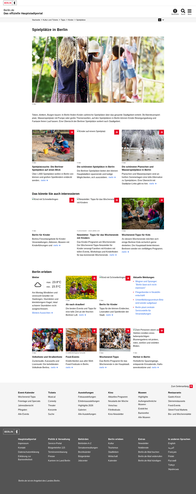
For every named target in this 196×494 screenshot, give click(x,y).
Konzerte (52, 410)
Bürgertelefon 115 (56, 448)
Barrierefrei (143, 413)
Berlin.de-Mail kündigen (149, 460)
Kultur (111, 443)
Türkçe (171, 465)
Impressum (23, 443)
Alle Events (23, 414)
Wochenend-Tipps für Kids (136, 235)
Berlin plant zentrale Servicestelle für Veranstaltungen (145, 310)
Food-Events (72, 357)
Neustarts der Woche (118, 401)
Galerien (82, 410)
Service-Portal (55, 443)
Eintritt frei (143, 409)
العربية (171, 448)
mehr (43, 180)
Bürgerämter (84, 456)
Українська (173, 469)
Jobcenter (83, 460)
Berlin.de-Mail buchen (148, 452)
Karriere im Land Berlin (59, 460)
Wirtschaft (113, 456)
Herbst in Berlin (141, 357)
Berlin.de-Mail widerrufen (150, 456)
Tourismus (113, 448)
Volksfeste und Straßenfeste (47, 357)
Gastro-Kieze (174, 397)
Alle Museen (144, 417)
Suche (51, 414)
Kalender (112, 460)
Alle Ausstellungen (87, 414)
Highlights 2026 (85, 405)
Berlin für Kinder (41, 235)
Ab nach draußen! (75, 304)
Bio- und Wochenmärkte (179, 414)
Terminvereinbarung (57, 452)
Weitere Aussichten (41, 313)
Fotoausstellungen (87, 397)
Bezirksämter (84, 452)
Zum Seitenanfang (180, 386)
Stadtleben (113, 452)
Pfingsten (22, 410)
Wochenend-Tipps (109, 357)
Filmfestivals (114, 410)
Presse (51, 456)
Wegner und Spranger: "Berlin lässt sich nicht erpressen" (146, 284)
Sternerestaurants (176, 401)
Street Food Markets (177, 410)
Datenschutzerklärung (28, 452)
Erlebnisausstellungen (89, 401)
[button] (161, 19)
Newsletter (143, 443)
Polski (171, 456)
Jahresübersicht (25, 405)
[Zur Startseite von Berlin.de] (11, 434)
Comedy (52, 401)
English (171, 443)
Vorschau (112, 405)
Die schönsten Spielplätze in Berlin (96, 166)
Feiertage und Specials (29, 401)
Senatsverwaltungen (88, 448)
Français (172, 452)
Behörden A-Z (84, 443)
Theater (51, 405)
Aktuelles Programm (118, 397)
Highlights (143, 397)
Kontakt (21, 448)
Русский (172, 460)
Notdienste (143, 448)
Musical (51, 397)
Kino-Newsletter (116, 414)
